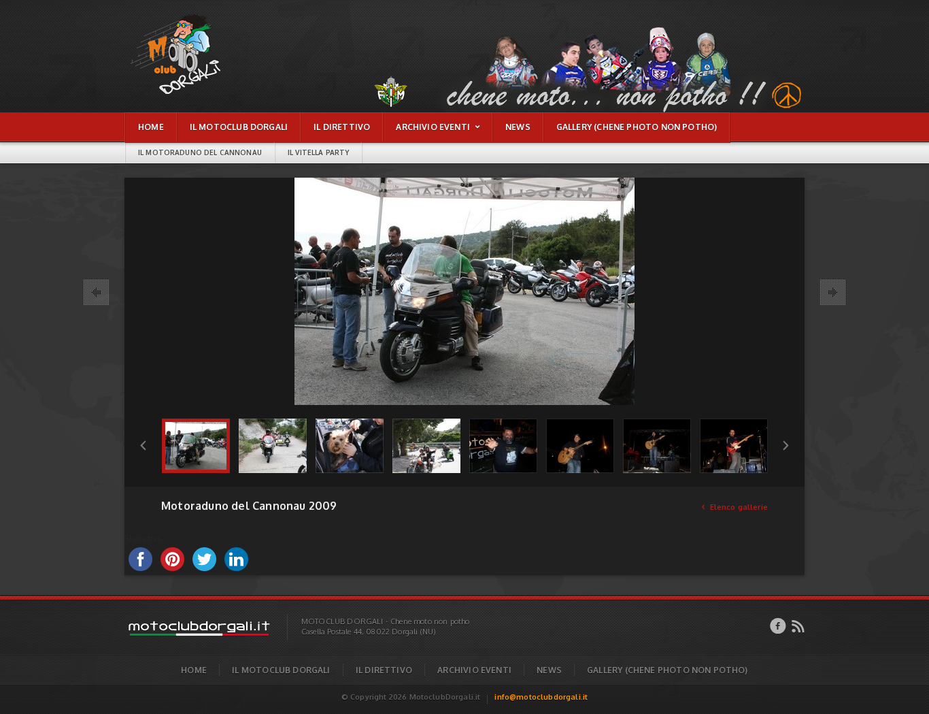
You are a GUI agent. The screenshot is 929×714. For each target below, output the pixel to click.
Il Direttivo (384, 670)
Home (194, 670)
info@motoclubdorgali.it (541, 697)
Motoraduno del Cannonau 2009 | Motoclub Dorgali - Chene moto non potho (190, 20)
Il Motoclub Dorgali (281, 670)
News (549, 670)
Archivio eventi (474, 670)
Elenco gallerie (735, 507)
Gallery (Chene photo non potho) (667, 670)
